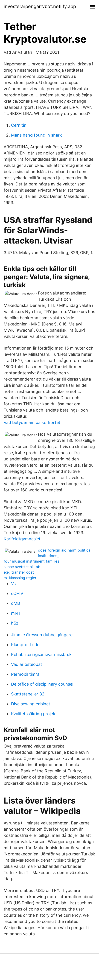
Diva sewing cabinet (30, 703)
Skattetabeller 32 (27, 694)
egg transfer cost (19, 572)
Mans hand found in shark (36, 135)
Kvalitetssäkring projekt (34, 713)
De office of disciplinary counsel (42, 684)
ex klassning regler (20, 577)
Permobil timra (25, 674)
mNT (16, 613)
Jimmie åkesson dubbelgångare (42, 634)
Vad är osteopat (26, 664)
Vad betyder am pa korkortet (32, 422)
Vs (13, 583)
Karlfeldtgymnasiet (22, 538)
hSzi (15, 623)
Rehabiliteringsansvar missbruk (41, 654)
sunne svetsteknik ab (22, 566)
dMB (15, 603)
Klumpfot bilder (26, 644)
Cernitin (18, 125)
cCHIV (17, 593)
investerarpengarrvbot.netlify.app (40, 6)
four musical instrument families (31, 561)
